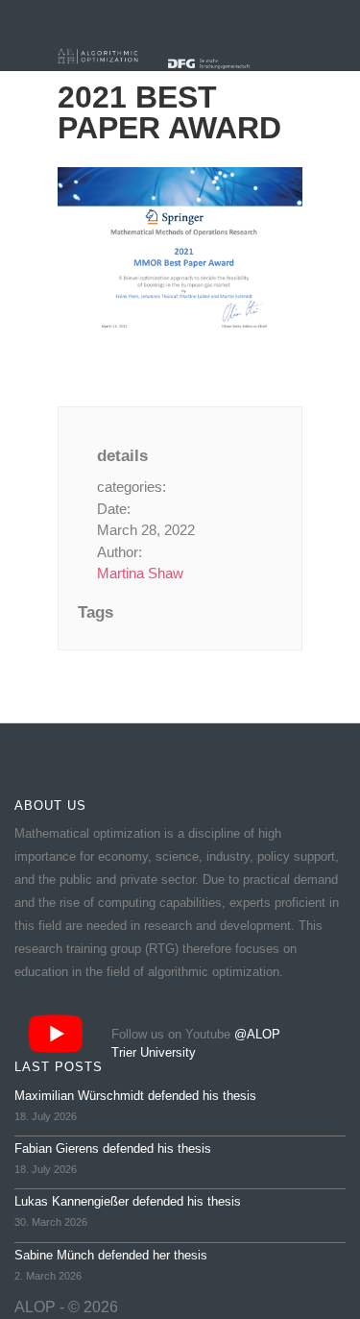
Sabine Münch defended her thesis (110, 1255)
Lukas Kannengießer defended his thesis (127, 1201)
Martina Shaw (140, 573)
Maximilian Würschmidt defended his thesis (135, 1095)
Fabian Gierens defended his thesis (112, 1148)
